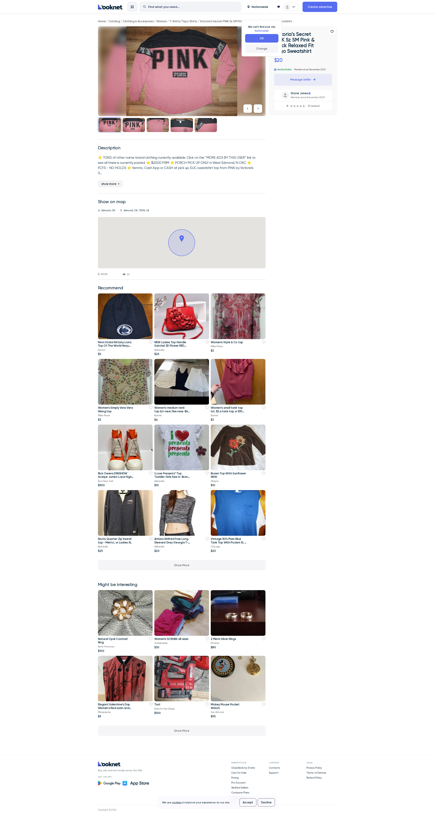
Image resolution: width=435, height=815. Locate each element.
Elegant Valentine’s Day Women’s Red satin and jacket (114, 708)
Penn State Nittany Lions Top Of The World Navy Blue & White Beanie (114, 345)
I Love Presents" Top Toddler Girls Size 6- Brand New (172, 477)
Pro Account (238, 782)
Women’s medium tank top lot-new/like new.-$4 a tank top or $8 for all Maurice (171, 413)
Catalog (114, 21)
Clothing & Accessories (138, 21)
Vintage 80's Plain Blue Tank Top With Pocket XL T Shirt (228, 542)
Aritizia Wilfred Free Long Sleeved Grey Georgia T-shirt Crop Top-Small (171, 542)
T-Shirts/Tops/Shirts (183, 21)
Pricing (235, 777)
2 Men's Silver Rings (223, 639)
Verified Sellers (240, 787)
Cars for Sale (238, 772)
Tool (157, 704)
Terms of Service (316, 772)
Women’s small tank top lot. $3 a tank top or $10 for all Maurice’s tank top (227, 411)
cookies (177, 802)
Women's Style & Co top (227, 342)
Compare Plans (240, 792)
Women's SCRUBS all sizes (171, 639)
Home (102, 21)
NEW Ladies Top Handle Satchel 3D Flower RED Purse (170, 345)
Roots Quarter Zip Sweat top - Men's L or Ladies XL (115, 540)
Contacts (274, 767)
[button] (257, 7)
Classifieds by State (243, 767)
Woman (161, 21)
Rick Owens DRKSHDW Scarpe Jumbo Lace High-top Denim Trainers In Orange (115, 478)
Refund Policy (314, 777)
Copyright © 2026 (107, 810)
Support (274, 772)
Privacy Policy (314, 767)
